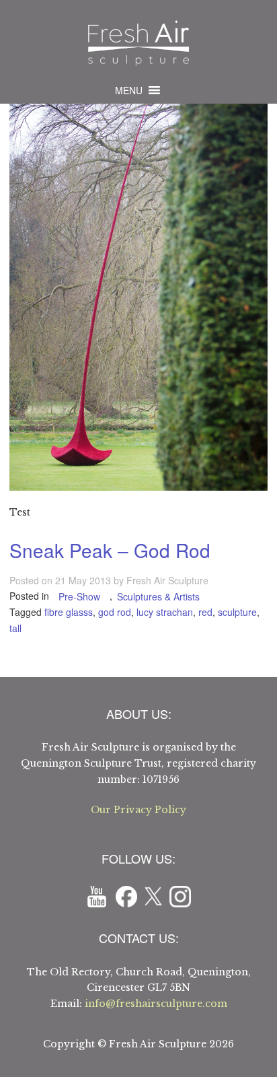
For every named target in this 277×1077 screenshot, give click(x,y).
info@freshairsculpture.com (156, 1004)
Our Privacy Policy (138, 810)
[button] (129, 90)
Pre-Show (79, 596)
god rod (114, 612)
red (205, 612)
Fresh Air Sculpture (167, 580)
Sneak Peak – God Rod (109, 549)
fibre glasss (68, 612)
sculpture (237, 612)
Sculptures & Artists (158, 596)
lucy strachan (164, 612)
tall (15, 628)
